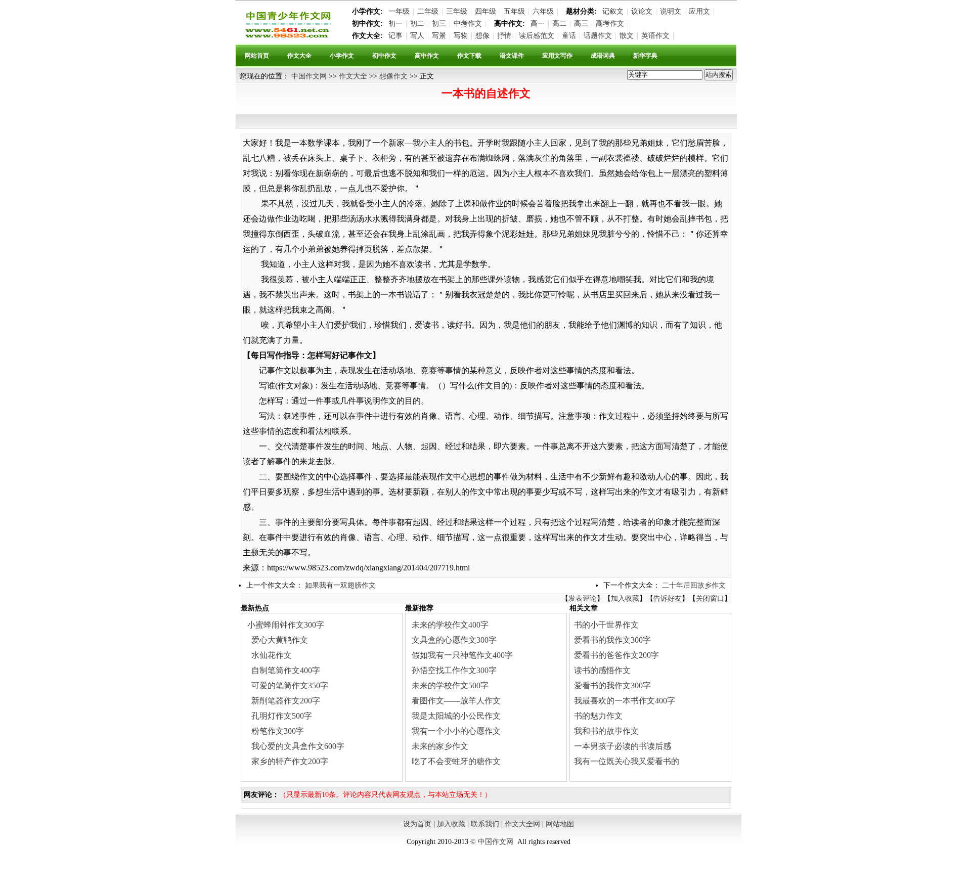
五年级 (514, 11)
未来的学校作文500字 (450, 685)
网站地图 (560, 824)
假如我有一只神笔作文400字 (462, 655)
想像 (482, 35)
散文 (627, 35)
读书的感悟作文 (602, 670)
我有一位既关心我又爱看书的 (626, 761)
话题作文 (598, 35)
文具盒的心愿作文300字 (454, 640)
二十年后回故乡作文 (694, 585)
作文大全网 (522, 824)
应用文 (699, 11)
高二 (559, 23)
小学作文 (342, 55)
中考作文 (468, 23)
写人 (417, 35)
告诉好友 (667, 598)
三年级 (456, 11)
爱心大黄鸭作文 (279, 640)
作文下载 (469, 55)
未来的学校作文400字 (450, 624)
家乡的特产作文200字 (289, 761)
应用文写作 (557, 55)
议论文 (641, 11)
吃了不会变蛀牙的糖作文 (456, 761)
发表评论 (582, 598)
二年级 (427, 11)
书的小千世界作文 (606, 624)
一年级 (399, 11)
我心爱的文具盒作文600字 (297, 746)
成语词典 (603, 55)
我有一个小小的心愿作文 (456, 731)
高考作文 (610, 23)
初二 (417, 23)
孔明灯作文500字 (281, 715)
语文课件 (512, 55)
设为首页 (417, 824)
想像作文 (393, 76)
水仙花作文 (271, 655)
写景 (439, 35)
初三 (439, 23)
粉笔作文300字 (277, 731)
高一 (538, 23)
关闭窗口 (710, 598)
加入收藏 (625, 598)
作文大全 (299, 55)
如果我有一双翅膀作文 (340, 585)
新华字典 (645, 55)
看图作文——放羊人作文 (456, 700)
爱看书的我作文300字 (612, 640)
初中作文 (384, 55)
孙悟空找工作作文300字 (454, 670)
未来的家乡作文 (440, 746)
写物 (461, 35)
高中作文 (427, 55)
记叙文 (613, 11)
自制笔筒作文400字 (285, 670)
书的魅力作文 (598, 715)
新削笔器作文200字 (285, 700)
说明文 (670, 11)
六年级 (543, 11)
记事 (395, 35)
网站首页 (257, 55)
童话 (569, 35)
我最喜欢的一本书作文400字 (624, 700)
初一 (395, 23)
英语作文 (655, 35)
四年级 (485, 11)
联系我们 (485, 824)
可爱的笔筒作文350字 (289, 685)
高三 (581, 23)
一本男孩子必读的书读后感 (622, 746)
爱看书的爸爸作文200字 (616, 655)
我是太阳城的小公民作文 (456, 715)
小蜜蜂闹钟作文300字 (285, 624)
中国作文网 (309, 76)
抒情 (504, 35)
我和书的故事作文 (606, 731)
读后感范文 (536, 35)
